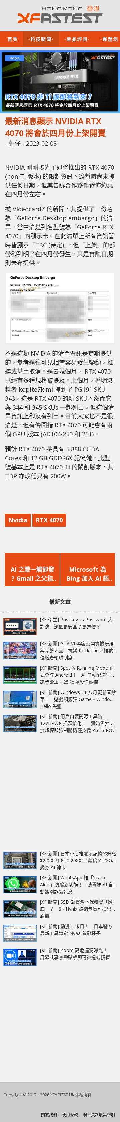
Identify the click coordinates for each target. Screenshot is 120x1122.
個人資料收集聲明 (99, 1115)
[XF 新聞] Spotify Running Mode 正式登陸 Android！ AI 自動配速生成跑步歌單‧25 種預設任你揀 (77, 675)
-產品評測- (77, 38)
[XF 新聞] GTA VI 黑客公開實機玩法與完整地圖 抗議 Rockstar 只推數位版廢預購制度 (77, 650)
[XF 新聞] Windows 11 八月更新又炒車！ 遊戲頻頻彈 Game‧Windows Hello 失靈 (78, 699)
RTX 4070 (49, 520)
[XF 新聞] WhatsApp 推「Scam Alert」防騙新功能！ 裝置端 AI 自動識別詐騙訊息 (76, 884)
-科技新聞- (41, 38)
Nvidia (17, 520)
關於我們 (49, 1115)
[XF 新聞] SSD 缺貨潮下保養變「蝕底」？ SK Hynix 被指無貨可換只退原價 (78, 909)
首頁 (12, 38)
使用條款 (70, 1115)
